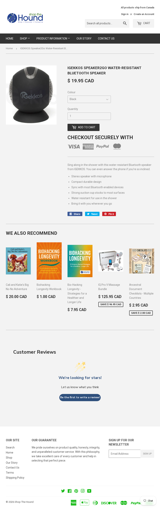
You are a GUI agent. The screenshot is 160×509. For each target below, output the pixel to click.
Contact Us (106, 38)
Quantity (73, 109)
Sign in (124, 14)
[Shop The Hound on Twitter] (63, 491)
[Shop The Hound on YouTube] (89, 491)
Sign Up (147, 453)
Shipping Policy (15, 477)
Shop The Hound (24, 501)
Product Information (52, 38)
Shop (24, 38)
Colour (72, 92)
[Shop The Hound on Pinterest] (76, 491)
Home (9, 38)
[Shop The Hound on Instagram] (83, 491)
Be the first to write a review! (80, 397)
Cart (146, 23)
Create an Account (144, 14)
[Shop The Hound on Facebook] (70, 491)
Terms (10, 472)
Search (10, 447)
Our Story (84, 38)
